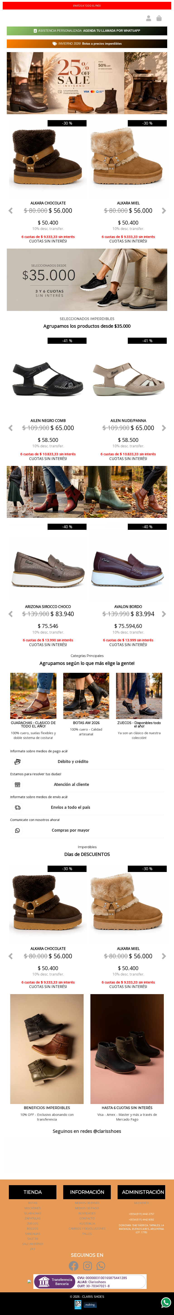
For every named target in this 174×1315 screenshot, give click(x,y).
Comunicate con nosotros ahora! (35, 819)
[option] (47, 181)
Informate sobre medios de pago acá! (39, 751)
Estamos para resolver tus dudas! (35, 774)
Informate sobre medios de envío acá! (39, 796)
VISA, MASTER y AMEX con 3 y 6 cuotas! (87, 5)
